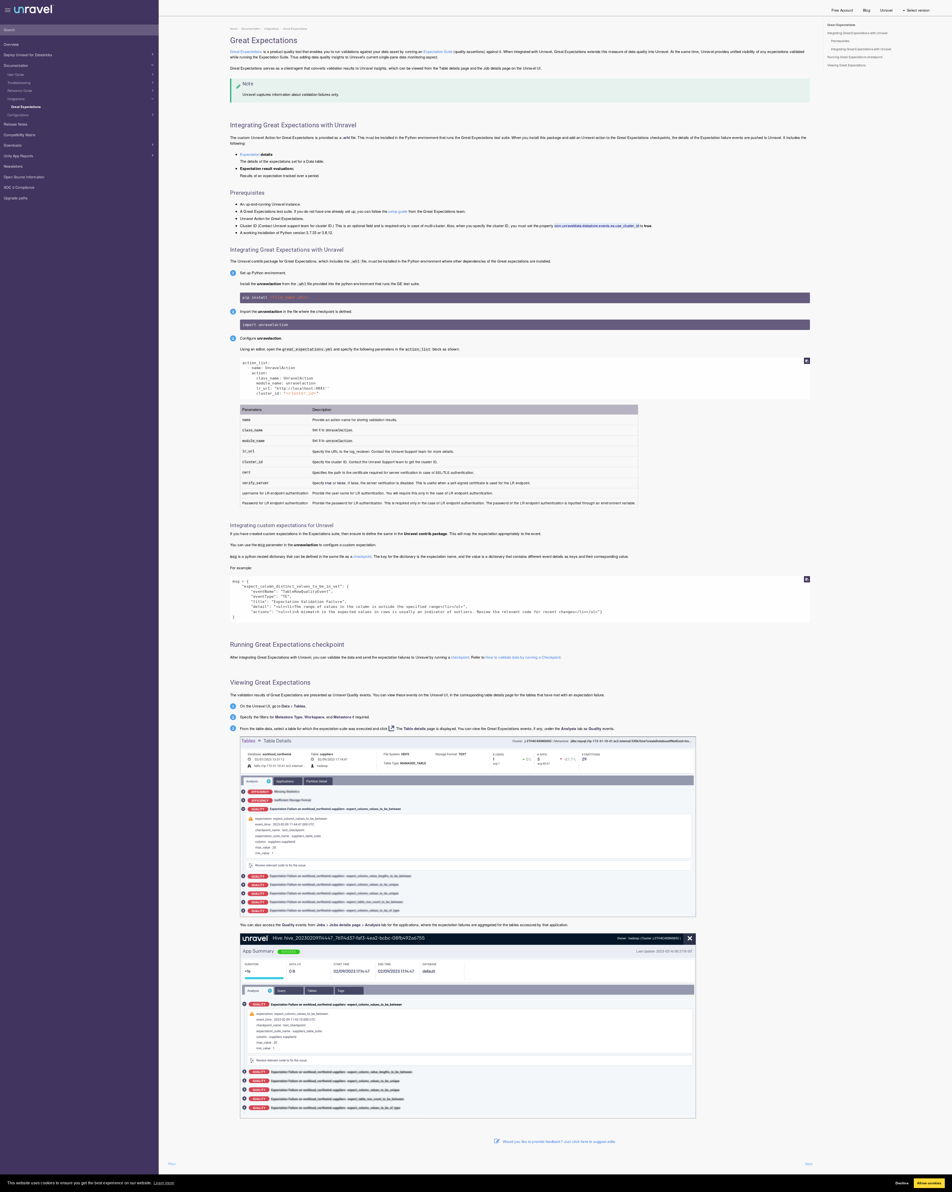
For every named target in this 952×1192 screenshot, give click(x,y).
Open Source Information (24, 176)
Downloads (13, 145)
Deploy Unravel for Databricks (28, 54)
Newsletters (13, 166)
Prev (172, 1163)
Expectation (250, 154)
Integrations (16, 99)
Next (809, 1163)
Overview (11, 44)
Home (234, 28)
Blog (866, 10)
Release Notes (16, 124)
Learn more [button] (164, 1183)
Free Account (842, 10)
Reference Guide (19, 90)
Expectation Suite (437, 51)
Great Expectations (26, 107)
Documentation (16, 65)
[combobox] (79, 30)
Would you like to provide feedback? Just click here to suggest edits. (559, 1141)
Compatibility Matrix (19, 134)
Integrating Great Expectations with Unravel (857, 33)
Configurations (18, 115)
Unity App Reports (18, 155)
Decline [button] (901, 1183)
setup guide (397, 211)
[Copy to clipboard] (807, 361)
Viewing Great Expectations (846, 65)
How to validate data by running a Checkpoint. (523, 657)
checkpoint (362, 556)
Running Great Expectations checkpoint (854, 57)
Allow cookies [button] (929, 1183)
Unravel (886, 10)
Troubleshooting (18, 83)
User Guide (15, 74)
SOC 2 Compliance (19, 187)
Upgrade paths (16, 197)
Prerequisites (840, 41)
